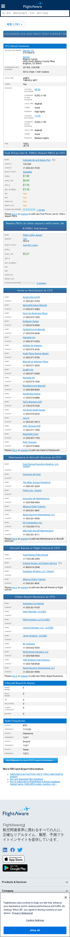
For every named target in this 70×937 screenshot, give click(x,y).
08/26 (37, 89)
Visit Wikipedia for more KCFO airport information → (30, 760)
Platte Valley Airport (32, 235)
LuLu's (26, 418)
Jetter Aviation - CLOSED (35, 636)
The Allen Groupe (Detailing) (36, 482)
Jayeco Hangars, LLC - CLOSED (38, 628)
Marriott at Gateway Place (35, 361)
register (24, 214)
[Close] (66, 897)
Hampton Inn (29, 337)
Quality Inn (28, 369)
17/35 (37, 116)
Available (27, 172)
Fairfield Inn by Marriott (34, 329)
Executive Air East (32, 474)
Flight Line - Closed (32, 490)
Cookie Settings (35, 920)
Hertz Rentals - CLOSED (34, 611)
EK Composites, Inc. (33, 522)
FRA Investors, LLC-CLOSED (36, 619)
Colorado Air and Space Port (36, 160)
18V (25, 239)
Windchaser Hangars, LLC (35, 652)
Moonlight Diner (30, 434)
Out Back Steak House (34, 410)
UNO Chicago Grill (31, 426)
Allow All (35, 930)
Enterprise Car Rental (33, 603)
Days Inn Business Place (35, 313)
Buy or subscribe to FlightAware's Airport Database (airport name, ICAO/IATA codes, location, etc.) (35, 782)
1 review (41, 210)
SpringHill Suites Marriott (35, 305)
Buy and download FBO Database (26, 779)
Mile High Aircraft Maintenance (38, 531)
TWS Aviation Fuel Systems (36, 660)
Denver (26, 57)
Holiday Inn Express (32, 345)
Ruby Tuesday (30, 442)
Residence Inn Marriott (34, 386)
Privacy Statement (22, 913)
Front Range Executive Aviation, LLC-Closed (41, 465)
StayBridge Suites (31, 394)
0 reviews (41, 283)
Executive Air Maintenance (36, 498)
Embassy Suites (31, 321)
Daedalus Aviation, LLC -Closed (38, 571)
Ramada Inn (29, 378)
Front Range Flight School (35, 555)
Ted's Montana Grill (32, 402)
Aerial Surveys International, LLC (39, 514)
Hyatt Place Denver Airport (36, 353)
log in (14, 214)
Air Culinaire (29, 644)
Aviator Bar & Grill (31, 297)
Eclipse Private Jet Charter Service (40, 563)
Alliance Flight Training (34, 506)
